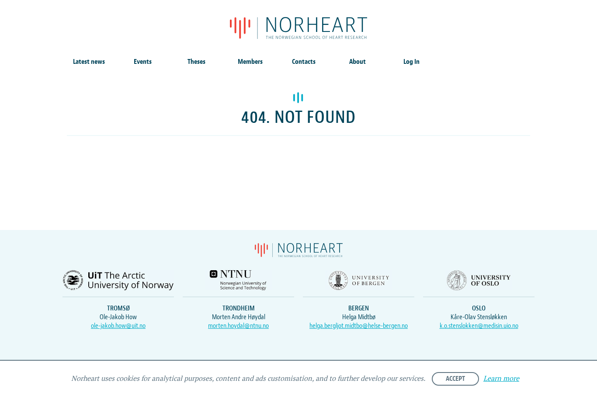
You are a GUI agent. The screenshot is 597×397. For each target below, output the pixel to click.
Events (143, 61)
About (357, 61)
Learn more (501, 379)
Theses (196, 61)
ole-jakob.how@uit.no (118, 325)
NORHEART (298, 28)
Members (250, 61)
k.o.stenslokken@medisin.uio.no (479, 325)
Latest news (89, 61)
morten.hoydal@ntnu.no (238, 325)
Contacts (304, 61)
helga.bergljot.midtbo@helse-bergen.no (358, 325)
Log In (411, 61)
